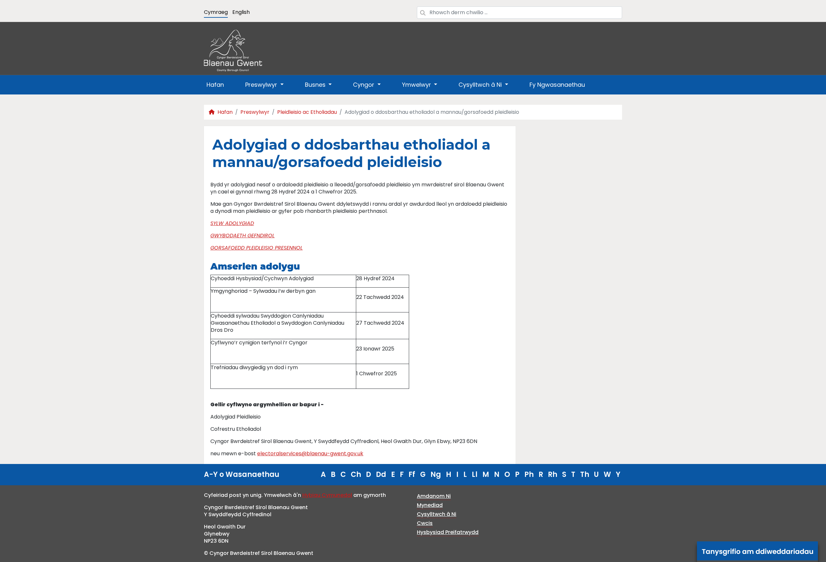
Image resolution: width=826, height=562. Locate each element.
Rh (552, 474)
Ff (411, 474)
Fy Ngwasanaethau (557, 85)
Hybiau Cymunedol (327, 495)
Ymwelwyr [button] (417, 85)
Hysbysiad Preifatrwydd (447, 532)
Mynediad (430, 505)
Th (584, 474)
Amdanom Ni (434, 496)
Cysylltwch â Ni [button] (480, 85)
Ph (529, 474)
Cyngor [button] (364, 85)
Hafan (215, 85)
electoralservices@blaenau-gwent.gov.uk (310, 453)
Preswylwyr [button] (262, 85)
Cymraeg (216, 12)
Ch (356, 474)
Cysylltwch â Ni (436, 514)
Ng (435, 474)
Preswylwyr (254, 112)
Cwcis (425, 523)
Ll (475, 474)
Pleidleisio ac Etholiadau (307, 112)
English (241, 12)
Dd (381, 474)
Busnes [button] (316, 85)
